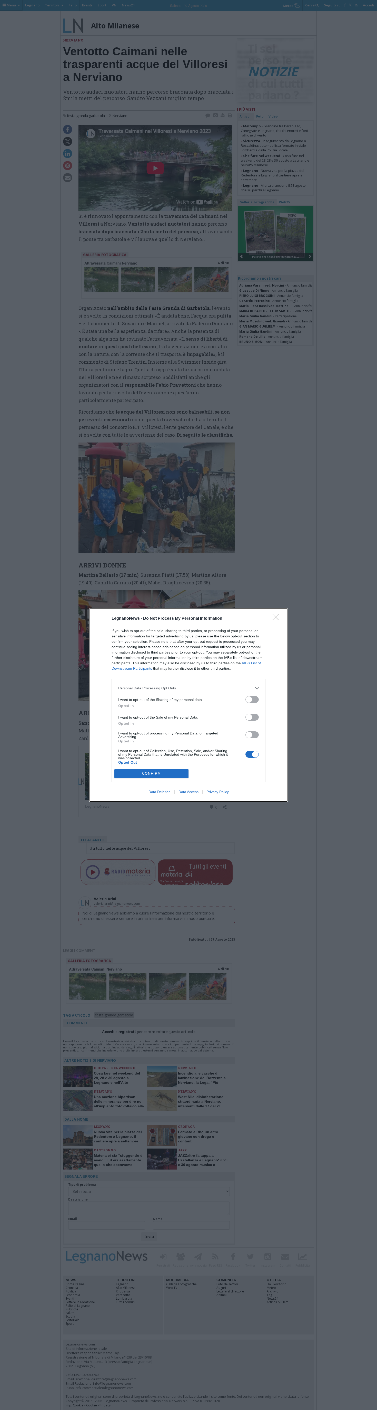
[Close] (277, 619)
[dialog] (188, 705)
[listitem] (188, 688)
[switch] (252, 699)
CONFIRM (151, 773)
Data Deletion (159, 792)
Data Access (188, 792)
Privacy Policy (217, 792)
